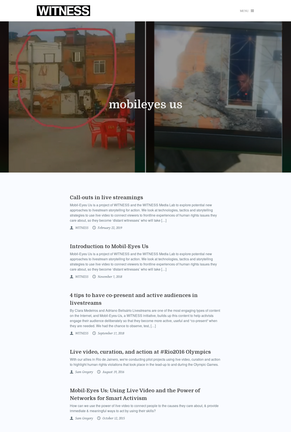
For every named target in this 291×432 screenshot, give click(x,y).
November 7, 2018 (109, 277)
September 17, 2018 (110, 333)
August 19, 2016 (113, 372)
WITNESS (81, 228)
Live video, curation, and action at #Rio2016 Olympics (140, 352)
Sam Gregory (83, 372)
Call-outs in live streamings (106, 198)
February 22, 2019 (109, 228)
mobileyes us (146, 104)
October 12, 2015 (113, 418)
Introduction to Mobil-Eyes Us (109, 246)
